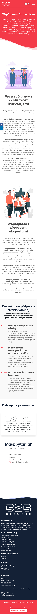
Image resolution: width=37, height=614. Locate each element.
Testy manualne (6, 539)
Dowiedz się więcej (17, 606)
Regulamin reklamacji (7, 596)
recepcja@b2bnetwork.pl (20, 462)
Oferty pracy (5, 569)
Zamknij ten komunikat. (18, 610)
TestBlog (4, 558)
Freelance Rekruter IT (7, 567)
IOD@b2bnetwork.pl (24, 589)
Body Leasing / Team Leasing (10, 536)
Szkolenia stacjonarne (8, 546)
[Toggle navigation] (33, 4)
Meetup (3, 557)
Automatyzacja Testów (8, 543)
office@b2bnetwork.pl (8, 586)
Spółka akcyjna (5, 592)
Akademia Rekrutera (7, 565)
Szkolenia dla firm (6, 548)
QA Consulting (5, 537)
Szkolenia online (6, 550)
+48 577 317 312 (16, 460)
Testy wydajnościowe (8, 541)
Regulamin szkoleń (7, 594)
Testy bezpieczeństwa (8, 545)
